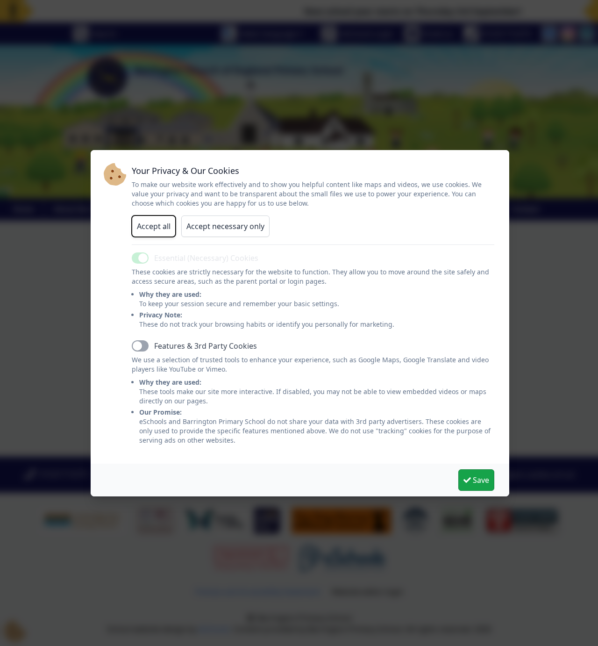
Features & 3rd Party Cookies (205, 346)
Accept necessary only (225, 226)
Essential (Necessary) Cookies (206, 258)
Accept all (154, 226)
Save (480, 480)
